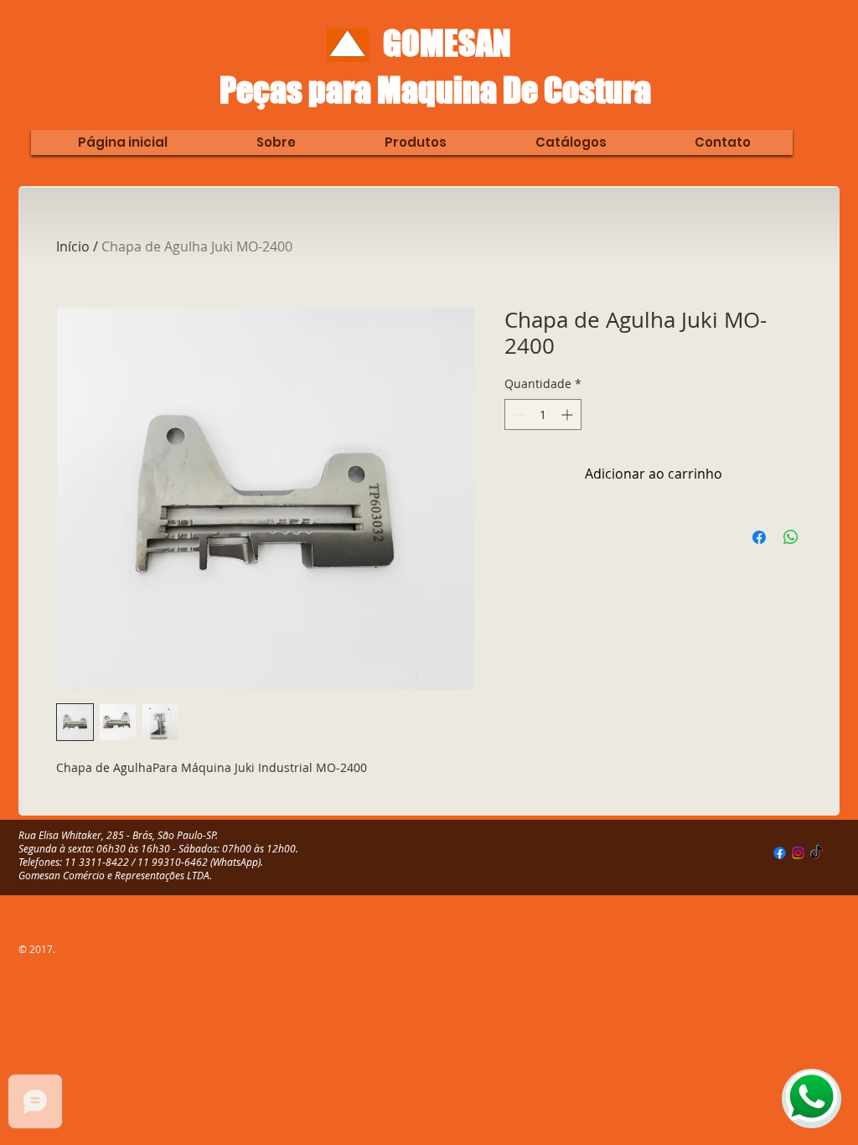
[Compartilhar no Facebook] (759, 537)
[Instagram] (798, 853)
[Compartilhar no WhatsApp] (791, 537)
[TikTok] (816, 853)
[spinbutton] (543, 414)
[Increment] (568, 414)
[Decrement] (517, 414)
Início (73, 246)
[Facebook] (780, 853)
